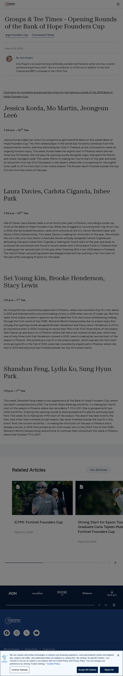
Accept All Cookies (87, 670)
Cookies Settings (20, 670)
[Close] (118, 655)
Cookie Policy (53, 664)
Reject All (109, 670)
